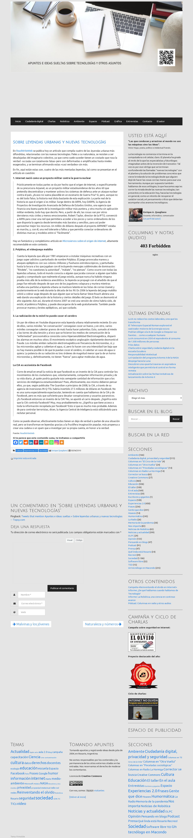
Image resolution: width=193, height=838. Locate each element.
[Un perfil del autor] (151, 219)
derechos (39, 763)
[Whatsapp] (51, 442)
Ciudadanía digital (34, 121)
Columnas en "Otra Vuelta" (142, 464)
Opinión (132, 539)
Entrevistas (132, 121)
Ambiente (79, 121)
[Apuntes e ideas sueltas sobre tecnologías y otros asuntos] (96, 36)
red (57, 788)
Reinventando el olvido (35, 792)
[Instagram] (56, 442)
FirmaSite (20, 836)
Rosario (15, 798)
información (21, 778)
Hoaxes (132, 513)
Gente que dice (136, 510)
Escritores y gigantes (139, 497)
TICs (14, 803)
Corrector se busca (137, 474)
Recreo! (132, 555)
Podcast (132, 545)
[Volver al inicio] (77, 797)
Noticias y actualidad (138, 532)
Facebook (18, 773)
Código (79, 540)
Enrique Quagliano (59, 450)
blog (50, 752)
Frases (131, 506)
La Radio (132, 519)
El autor (161, 121)
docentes (54, 763)
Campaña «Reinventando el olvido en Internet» (152, 587)
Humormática (135, 516)
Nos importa (134, 526)
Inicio (18, 121)
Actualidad (20, 751)
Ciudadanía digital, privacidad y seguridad (148, 458)
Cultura (132, 481)
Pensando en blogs (138, 542)
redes (14, 792)
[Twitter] (20, 442)
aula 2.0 (42, 751)
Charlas (51, 121)
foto (27, 774)
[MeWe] (41, 442)
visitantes (99, 790)
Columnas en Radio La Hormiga (144, 471)
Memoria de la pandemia (141, 522)
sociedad (44, 797)
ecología (15, 768)
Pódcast (105, 121)
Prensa (132, 548)
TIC (59, 799)
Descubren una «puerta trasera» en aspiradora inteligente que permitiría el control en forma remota (152, 367)
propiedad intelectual (40, 788)
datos (27, 763)
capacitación (19, 757)
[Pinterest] (36, 442)
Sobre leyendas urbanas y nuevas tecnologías (59, 142)
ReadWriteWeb (24, 150)
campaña (57, 751)
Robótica (64, 121)
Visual (69, 540)
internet (38, 778)
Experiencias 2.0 (136, 503)
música (37, 784)
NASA (44, 783)
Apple (32, 752)
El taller (132, 487)
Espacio (93, 121)
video (21, 804)
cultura (17, 762)
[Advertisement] (96, 95)
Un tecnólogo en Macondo (141, 568)
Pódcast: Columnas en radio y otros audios (149, 603)
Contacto (147, 121)
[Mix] (46, 442)
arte (36, 752)
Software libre (135, 561)
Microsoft (28, 783)
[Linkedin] (31, 442)
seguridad (27, 798)
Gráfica (118, 121)
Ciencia (34, 757)
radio (53, 788)
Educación (133, 484)
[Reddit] (26, 442)
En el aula (133, 490)
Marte (48, 779)
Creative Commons (138, 477)
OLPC (131, 535)
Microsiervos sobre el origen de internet (84, 241)
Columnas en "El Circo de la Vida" (145, 461)
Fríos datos (133, 345)
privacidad (24, 787)
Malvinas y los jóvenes (32, 624)
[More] (61, 442)
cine (42, 757)
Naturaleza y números (102, 624)
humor (53, 773)
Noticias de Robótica (138, 529)
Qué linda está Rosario (139, 551)
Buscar (176, 419)
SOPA (55, 799)
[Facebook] (15, 442)
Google (43, 773)
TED (130, 564)
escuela (43, 768)
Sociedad (132, 558)
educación (29, 768)
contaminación (50, 757)
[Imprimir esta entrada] (12, 458)
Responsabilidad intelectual (142, 354)
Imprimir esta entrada (24, 458)
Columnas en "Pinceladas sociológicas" (148, 468)
